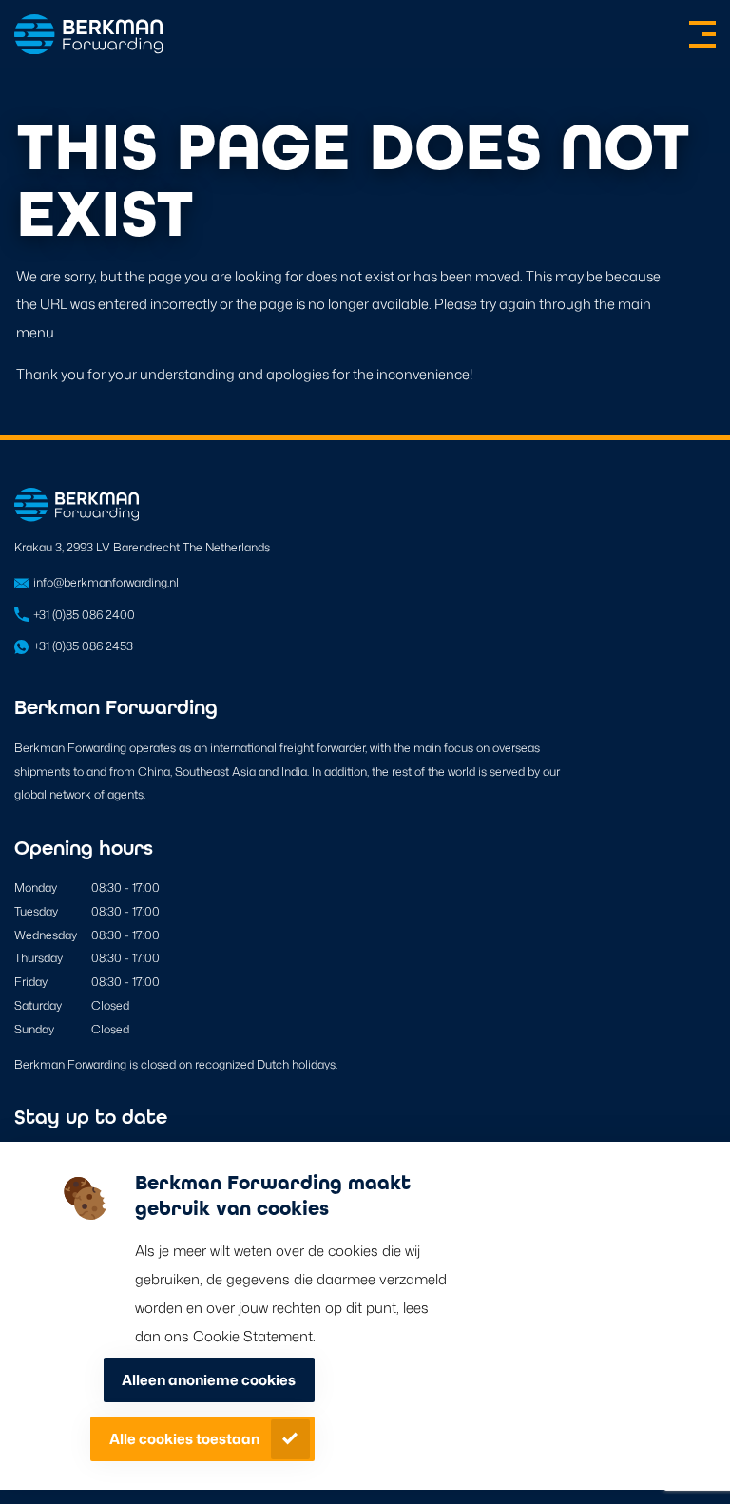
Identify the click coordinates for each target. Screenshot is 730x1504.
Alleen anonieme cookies (209, 1380)
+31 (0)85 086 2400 (84, 615)
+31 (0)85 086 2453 (83, 646)
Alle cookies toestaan (184, 1439)
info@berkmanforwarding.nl (106, 582)
